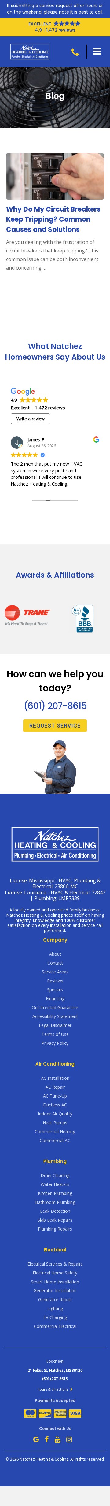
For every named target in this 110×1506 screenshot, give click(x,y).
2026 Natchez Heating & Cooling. (40, 1459)
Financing (55, 998)
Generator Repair (55, 1299)
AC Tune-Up (55, 1096)
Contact (55, 963)
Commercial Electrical (55, 1326)
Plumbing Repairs (55, 1229)
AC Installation (55, 1078)
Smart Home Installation (55, 1282)
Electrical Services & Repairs (55, 1264)
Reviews (55, 981)
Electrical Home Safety (55, 1273)
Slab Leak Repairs (55, 1220)
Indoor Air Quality (55, 1114)
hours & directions (53, 1389)
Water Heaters (55, 1184)
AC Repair (55, 1087)
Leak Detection (55, 1211)
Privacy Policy (55, 1043)
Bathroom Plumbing (55, 1202)
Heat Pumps (55, 1123)
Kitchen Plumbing (55, 1193)
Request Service (55, 725)
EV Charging (55, 1317)
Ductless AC (55, 1105)
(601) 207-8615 (55, 705)
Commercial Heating (55, 1131)
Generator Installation (55, 1290)
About (55, 954)
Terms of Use (55, 1034)
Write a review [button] (30, 419)
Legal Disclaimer (55, 1025)
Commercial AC (55, 1140)
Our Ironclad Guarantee (55, 1007)
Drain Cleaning (55, 1175)
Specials (55, 990)
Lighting (55, 1308)
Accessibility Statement (55, 1016)
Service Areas (55, 972)
